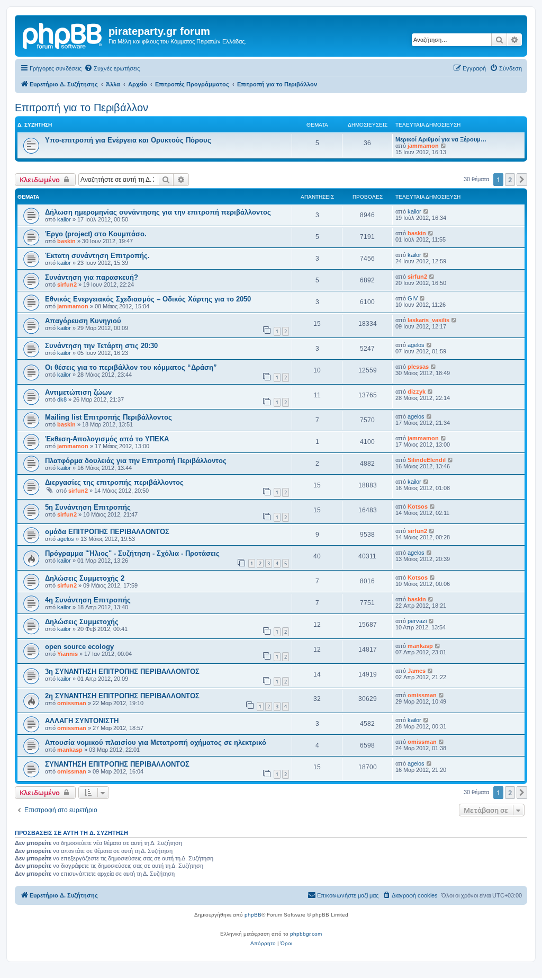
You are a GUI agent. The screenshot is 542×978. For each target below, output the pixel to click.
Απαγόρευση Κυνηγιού (83, 321)
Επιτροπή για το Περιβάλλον (81, 107)
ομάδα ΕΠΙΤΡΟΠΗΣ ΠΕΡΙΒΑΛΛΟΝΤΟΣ (107, 532)
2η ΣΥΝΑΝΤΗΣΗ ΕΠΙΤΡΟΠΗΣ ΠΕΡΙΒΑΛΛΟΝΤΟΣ (122, 696)
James (417, 671)
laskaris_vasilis (428, 320)
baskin (66, 241)
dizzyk (417, 391)
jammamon (423, 146)
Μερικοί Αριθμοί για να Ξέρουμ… (440, 139)
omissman (71, 703)
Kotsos (418, 506)
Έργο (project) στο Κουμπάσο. (96, 234)
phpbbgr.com (306, 934)
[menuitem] (112, 68)
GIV (413, 298)
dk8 (62, 399)
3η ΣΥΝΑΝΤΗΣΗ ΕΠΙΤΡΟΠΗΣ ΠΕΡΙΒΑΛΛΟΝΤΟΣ (122, 671)
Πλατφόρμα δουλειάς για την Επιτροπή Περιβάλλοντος (136, 461)
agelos (416, 345)
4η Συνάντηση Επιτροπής (88, 600)
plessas (418, 366)
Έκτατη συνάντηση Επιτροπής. (97, 256)
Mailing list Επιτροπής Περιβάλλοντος (108, 417)
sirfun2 (67, 284)
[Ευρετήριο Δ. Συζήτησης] (63, 34)
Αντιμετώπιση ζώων (78, 392)
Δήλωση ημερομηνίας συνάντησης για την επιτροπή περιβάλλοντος (158, 212)
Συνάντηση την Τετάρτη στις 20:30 (101, 346)
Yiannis (67, 654)
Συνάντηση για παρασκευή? (91, 277)
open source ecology (79, 647)
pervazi (417, 621)
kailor (64, 219)
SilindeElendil (427, 460)
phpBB (253, 915)
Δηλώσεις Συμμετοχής (82, 622)
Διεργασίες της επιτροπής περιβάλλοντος (114, 482)
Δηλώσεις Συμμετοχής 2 (84, 578)
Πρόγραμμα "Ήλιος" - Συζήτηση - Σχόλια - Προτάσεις (132, 553)
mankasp (420, 646)
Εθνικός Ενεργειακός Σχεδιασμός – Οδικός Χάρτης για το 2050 (148, 299)
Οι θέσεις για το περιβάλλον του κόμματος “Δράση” (131, 367)
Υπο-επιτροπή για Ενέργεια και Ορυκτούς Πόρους (128, 140)
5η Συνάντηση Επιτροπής (88, 507)
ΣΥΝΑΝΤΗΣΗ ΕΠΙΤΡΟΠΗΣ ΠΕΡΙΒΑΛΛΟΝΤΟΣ (117, 764)
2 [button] (510, 179)
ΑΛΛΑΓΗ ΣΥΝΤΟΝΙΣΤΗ (82, 721)
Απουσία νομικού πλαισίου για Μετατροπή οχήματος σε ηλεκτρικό (155, 742)
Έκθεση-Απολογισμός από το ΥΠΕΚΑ (107, 439)
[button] (522, 179)
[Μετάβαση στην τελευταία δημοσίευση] (426, 211)
